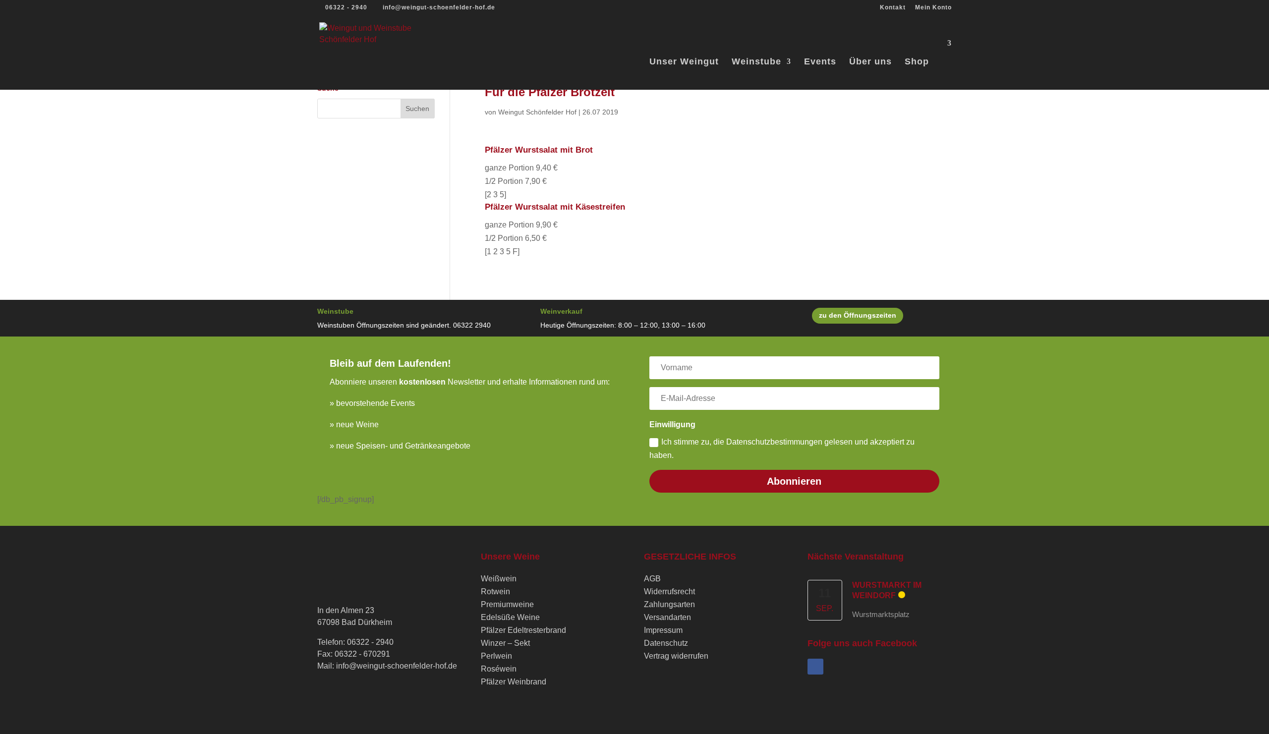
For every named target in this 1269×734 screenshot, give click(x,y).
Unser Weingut (684, 62)
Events (820, 62)
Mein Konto (933, 7)
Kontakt (893, 7)
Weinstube (756, 62)
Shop (917, 62)
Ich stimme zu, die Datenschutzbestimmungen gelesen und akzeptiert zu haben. (782, 448)
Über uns (870, 62)
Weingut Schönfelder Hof (537, 112)
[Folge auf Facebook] (815, 667)
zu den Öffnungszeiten (857, 315)
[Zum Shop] (947, 52)
